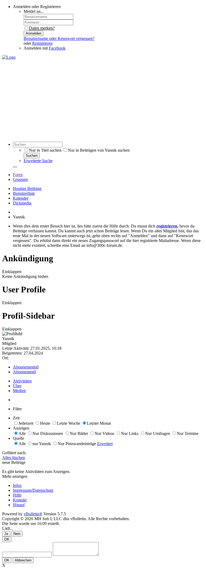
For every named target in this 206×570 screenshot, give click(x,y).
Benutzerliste (24, 193)
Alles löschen (13, 457)
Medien (19, 390)
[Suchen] (15, 167)
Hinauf (19, 504)
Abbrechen (23, 560)
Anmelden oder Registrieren (37, 6)
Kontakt (20, 500)
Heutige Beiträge (27, 188)
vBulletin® (33, 514)
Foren (18, 174)
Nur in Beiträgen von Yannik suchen (99, 150)
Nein (16, 534)
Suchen (32, 156)
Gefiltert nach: (14, 452)
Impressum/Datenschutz (33, 490)
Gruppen (20, 179)
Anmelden (33, 33)
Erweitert (105, 443)
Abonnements (24, 367)
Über (17, 385)
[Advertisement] (103, 99)
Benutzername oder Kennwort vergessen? (59, 38)
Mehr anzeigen (14, 476)
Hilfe (17, 495)
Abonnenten (23, 372)
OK (6, 539)
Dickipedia (22, 203)
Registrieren (42, 43)
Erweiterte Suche (38, 160)
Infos (17, 485)
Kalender (20, 198)
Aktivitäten (22, 381)
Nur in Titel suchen (45, 150)
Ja (6, 534)
